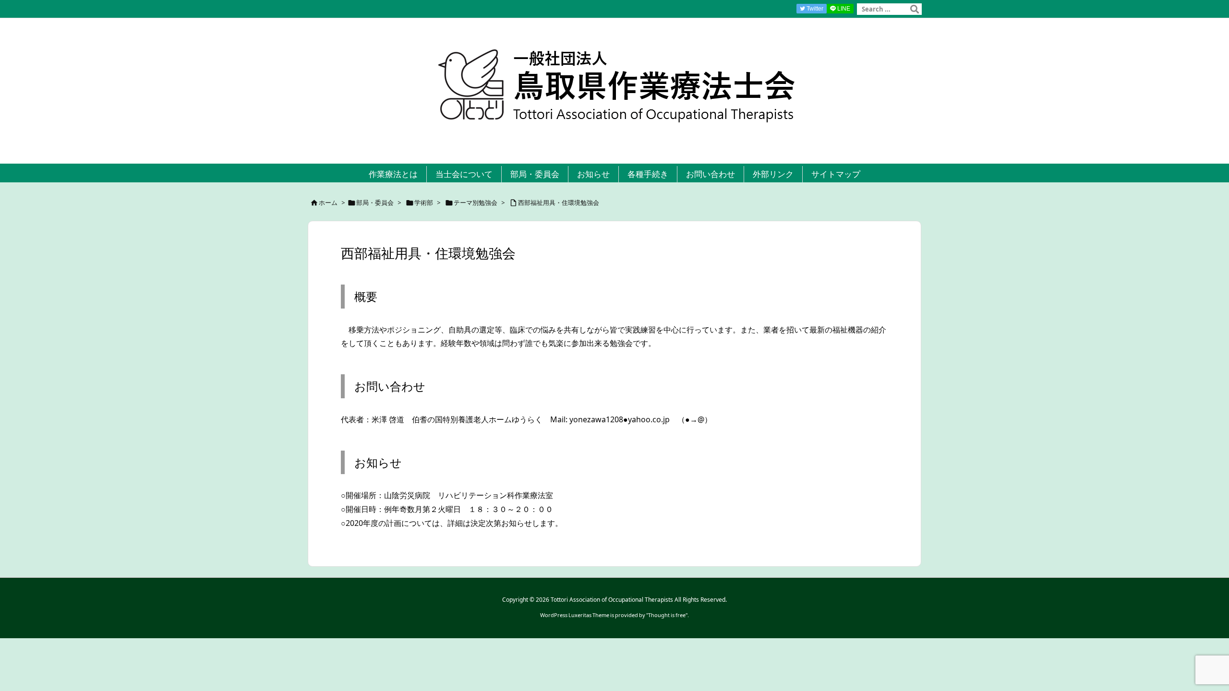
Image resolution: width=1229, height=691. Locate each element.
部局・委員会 (375, 202)
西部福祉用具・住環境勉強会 (558, 202)
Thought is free (667, 615)
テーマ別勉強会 (475, 202)
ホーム (328, 202)
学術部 (423, 202)
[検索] (914, 9)
